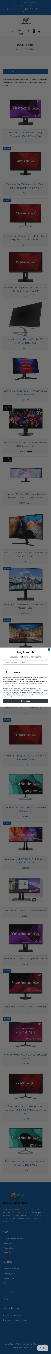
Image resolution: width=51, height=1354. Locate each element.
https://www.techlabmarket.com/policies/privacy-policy (22, 690)
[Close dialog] (49, 649)
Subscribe (25, 701)
